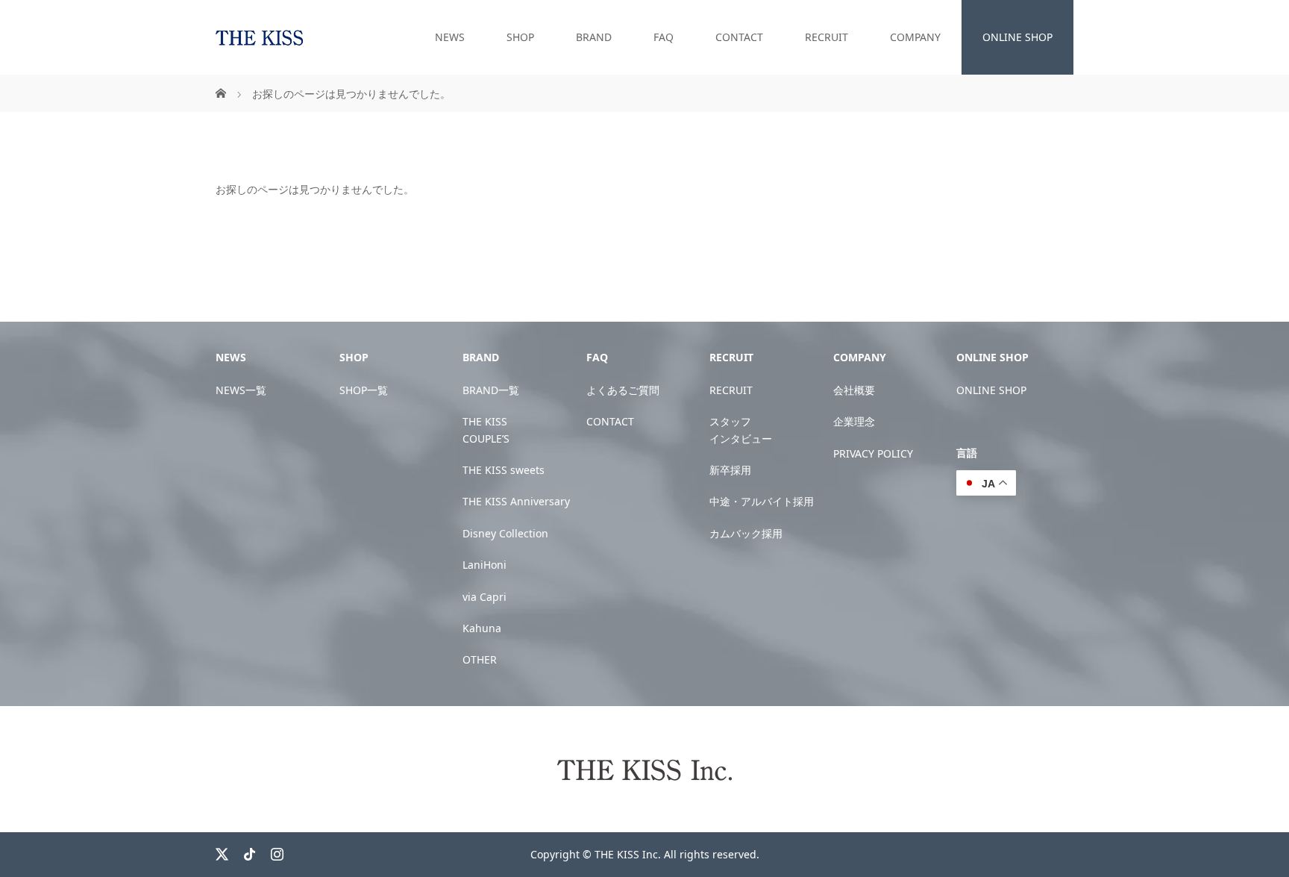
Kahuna (481, 628)
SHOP (520, 37)
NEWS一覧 (241, 390)
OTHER (479, 659)
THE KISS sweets (503, 470)
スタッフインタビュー (740, 429)
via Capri (484, 597)
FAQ (663, 37)
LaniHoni (484, 565)
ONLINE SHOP (1017, 37)
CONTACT (739, 37)
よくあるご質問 (622, 390)
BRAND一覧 (490, 390)
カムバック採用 (746, 533)
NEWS (450, 37)
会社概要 (854, 390)
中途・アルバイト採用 (761, 501)
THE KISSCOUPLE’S (485, 429)
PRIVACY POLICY (873, 453)
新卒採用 (730, 470)
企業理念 (854, 421)
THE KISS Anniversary (516, 501)
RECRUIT (826, 37)
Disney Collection (505, 533)
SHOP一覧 (363, 390)
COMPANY (915, 37)
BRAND (594, 37)
